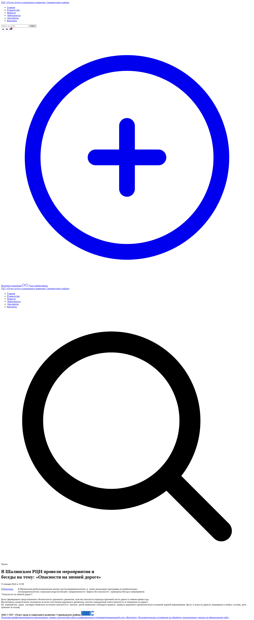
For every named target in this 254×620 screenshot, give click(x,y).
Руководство (13, 10)
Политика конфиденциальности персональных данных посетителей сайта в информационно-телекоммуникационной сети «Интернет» (69, 617)
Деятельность (14, 15)
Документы (13, 18)
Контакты (12, 20)
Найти (32, 26)
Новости (11, 12)
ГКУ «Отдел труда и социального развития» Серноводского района (35, 2)
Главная (11, 7)
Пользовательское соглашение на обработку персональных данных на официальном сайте (183, 617)
